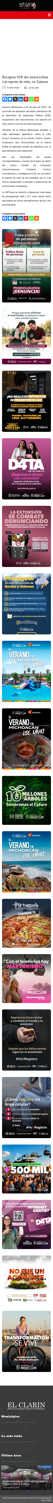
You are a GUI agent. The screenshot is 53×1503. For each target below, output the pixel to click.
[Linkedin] (20, 99)
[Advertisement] (26, 46)
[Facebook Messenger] (10, 99)
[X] (15, 99)
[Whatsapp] (31, 99)
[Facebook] (4, 99)
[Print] (36, 99)
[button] (49, 15)
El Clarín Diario (13, 88)
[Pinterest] (26, 99)
